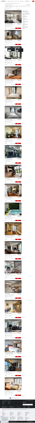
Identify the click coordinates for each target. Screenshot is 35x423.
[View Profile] (9, 11)
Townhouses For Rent (19, 414)
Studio (23, 22)
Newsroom (9, 402)
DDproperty (3, 412)
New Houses (26, 414)
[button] (14, 48)
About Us (3, 402)
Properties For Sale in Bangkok (20, 418)
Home (5, 3)
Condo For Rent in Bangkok (12, 417)
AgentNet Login (26, 417)
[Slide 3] (12, 22)
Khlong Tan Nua (27, 19)
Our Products (3, 403)
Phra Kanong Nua (24, 19)
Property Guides (3, 414)
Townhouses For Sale (12, 414)
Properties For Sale (12, 412)
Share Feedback (9, 403)
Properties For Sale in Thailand (20, 417)
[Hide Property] (19, 11)
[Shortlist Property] (20, 11)
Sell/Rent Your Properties (27, 418)
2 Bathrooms (24, 27)
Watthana (14, 3)
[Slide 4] (13, 78)
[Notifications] (31, 1)
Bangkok (12, 3)
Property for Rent (8, 3)
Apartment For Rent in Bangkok (12, 418)
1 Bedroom (25, 22)
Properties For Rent (19, 412)
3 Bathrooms (26, 27)
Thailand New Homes (27, 412)
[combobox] (15, 4)
